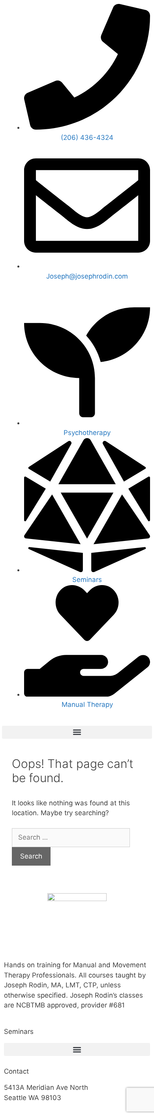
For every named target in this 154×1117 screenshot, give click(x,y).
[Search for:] (71, 837)
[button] (77, 732)
